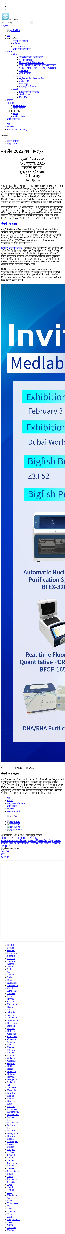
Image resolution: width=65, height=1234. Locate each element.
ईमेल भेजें (5, 851)
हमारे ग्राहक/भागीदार (22, 49)
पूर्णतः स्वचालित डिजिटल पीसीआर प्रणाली (37, 65)
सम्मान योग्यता (19, 46)
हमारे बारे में (12, 806)
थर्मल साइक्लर (25, 59)
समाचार (10, 102)
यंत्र (15, 54)
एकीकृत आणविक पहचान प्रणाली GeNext (37, 68)
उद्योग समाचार (19, 108)
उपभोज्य (16, 89)
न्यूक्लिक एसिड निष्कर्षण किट (31, 78)
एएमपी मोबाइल (33, 837)
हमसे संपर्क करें (13, 119)
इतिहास (16, 43)
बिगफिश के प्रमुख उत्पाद (11, 248)
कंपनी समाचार (19, 105)
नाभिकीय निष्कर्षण (21, 843)
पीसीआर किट (25, 81)
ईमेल (3, 854)
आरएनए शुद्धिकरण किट (37, 840)
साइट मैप (21, 837)
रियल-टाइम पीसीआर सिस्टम (31, 62)
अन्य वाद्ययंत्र (25, 73)
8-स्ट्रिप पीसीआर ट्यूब (29, 92)
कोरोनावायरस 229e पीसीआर (13, 840)
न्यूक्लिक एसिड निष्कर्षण (41, 843)
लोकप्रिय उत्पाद (8, 837)
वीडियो (10, 100)
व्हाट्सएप (5, 856)
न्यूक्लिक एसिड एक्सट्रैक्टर (31, 57)
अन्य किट (23, 84)
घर (8, 35)
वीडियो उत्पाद (19, 116)
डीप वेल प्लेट (24, 94)
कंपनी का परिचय (20, 41)
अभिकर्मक (17, 76)
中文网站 (13, 19)
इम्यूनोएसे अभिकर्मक (27, 86)
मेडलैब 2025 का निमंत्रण (18, 129)
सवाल (15, 113)
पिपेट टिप (23, 97)
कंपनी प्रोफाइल (9, 223)
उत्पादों (10, 51)
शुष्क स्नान (23, 70)
